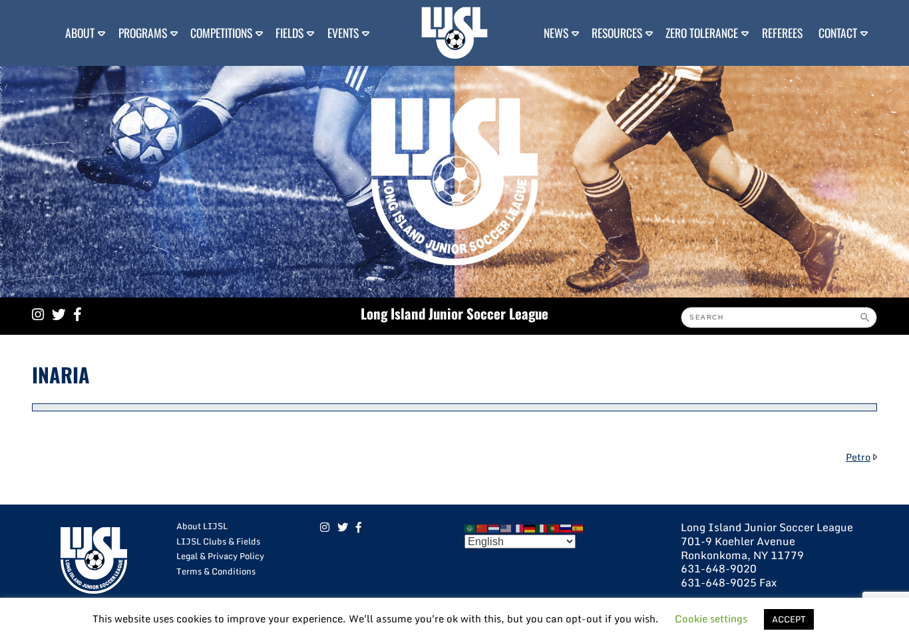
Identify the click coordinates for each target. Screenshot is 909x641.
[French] (518, 527)
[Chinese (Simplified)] (482, 527)
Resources (617, 32)
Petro (858, 457)
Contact (837, 32)
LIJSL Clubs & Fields (218, 541)
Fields (289, 32)
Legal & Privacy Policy (220, 555)
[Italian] (542, 527)
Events (343, 32)
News (556, 32)
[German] (530, 527)
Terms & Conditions (216, 571)
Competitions (221, 32)
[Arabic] (470, 527)
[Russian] (566, 527)
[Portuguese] (554, 527)
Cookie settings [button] (711, 618)
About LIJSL (202, 526)
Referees (782, 32)
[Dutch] (494, 527)
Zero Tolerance (701, 32)
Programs (142, 32)
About (79, 32)
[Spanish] (578, 527)
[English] (506, 527)
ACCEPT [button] (789, 619)
